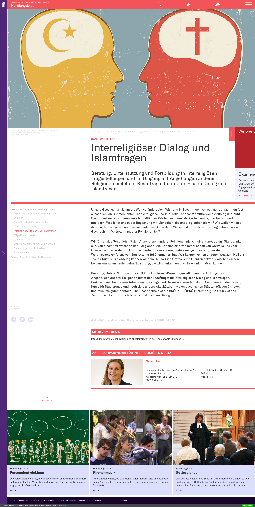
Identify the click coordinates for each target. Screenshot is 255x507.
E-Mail (204, 373)
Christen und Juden (25, 226)
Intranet (124, 500)
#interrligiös (98, 320)
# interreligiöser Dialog (121, 320)
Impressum (23, 500)
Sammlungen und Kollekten (29, 248)
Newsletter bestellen (68, 500)
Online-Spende (85, 500)
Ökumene (19, 217)
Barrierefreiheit (50, 500)
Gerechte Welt (22, 239)
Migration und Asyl (24, 235)
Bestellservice (21, 252)
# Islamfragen (144, 320)
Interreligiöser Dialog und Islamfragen (35, 230)
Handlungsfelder (23, 5)
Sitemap (98, 500)
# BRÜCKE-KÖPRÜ (165, 320)
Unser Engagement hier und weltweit (34, 243)
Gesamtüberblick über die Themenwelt (32, 257)
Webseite (205, 376)
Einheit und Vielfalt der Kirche (31, 222)
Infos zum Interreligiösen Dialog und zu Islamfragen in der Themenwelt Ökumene (136, 338)
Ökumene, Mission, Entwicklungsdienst (128, 131)
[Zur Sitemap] (219, 4)
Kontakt (13, 500)
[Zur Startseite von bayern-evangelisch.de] (3, 4)
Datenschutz (36, 500)
